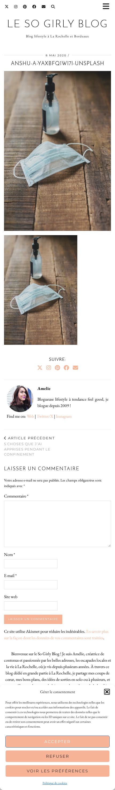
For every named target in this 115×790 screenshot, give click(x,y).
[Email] (44, 6)
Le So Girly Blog (57, 24)
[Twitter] (7, 6)
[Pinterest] (25, 6)
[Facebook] (34, 6)
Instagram (64, 416)
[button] (107, 7)
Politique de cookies (55, 783)
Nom (9, 554)
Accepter (57, 741)
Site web (10, 596)
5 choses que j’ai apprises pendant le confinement (29, 446)
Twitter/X (45, 416)
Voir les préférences (57, 770)
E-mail (10, 575)
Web (30, 416)
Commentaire (16, 496)
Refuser (57, 756)
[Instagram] (16, 6)
